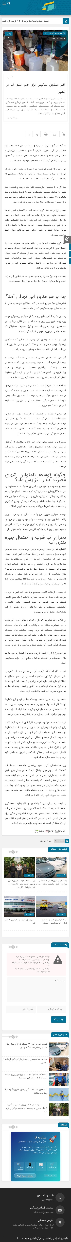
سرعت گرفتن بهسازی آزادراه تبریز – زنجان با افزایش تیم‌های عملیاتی (53, 921)
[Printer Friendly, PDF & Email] (50, 831)
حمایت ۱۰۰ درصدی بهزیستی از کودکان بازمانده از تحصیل (25, 1060)
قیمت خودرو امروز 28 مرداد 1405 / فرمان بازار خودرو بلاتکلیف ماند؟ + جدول (51, 882)
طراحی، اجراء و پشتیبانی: (42, 1238)
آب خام (43, 841)
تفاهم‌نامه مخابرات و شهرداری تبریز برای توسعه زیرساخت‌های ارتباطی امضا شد (26, 1076)
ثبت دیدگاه (59, 1019)
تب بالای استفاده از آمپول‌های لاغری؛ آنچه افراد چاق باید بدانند (25, 1091)
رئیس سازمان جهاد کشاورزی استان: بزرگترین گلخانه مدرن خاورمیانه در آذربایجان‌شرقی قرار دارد (21, 884)
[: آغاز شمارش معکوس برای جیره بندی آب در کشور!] (54, 134)
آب (50, 841)
